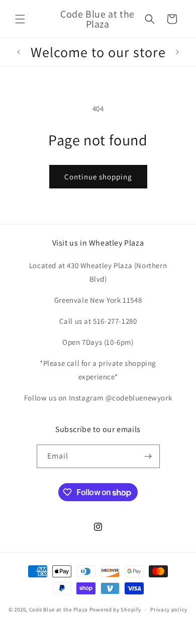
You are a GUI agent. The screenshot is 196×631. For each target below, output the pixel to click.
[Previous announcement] (19, 52)
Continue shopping (98, 176)
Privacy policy (168, 609)
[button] (20, 19)
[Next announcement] (177, 52)
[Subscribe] (148, 456)
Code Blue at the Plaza (58, 609)
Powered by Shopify (115, 609)
